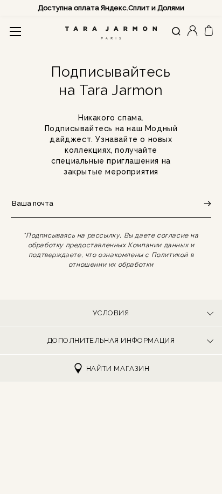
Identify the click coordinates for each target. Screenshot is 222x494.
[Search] (176, 31)
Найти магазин (118, 368)
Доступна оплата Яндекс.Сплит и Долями (111, 8)
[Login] (192, 31)
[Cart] (209, 31)
